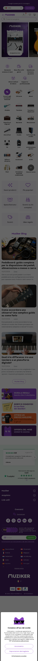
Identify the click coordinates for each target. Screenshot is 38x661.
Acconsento (19, 646)
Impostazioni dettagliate (19, 651)
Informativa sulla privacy (20, 641)
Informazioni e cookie (19, 656)
